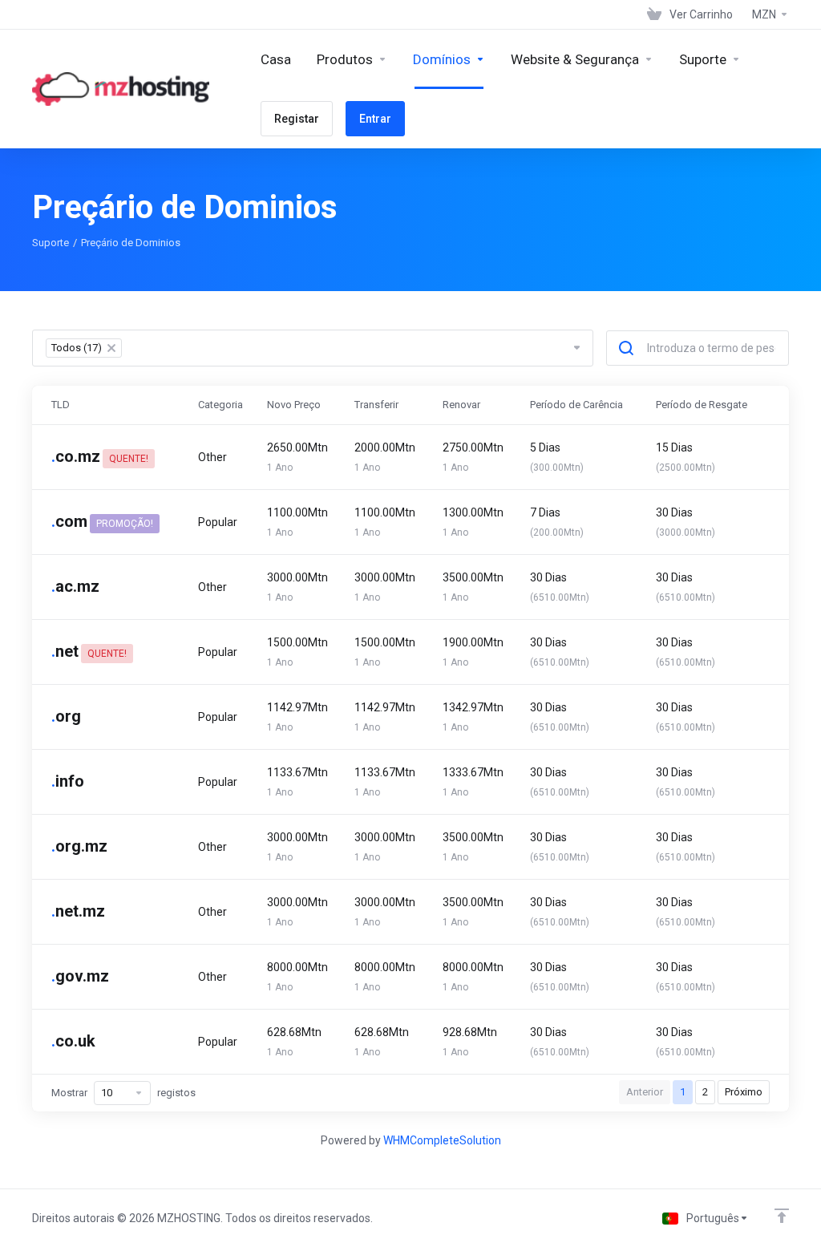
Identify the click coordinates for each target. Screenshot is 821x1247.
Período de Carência (576, 405)
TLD (60, 405)
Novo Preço (294, 405)
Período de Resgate (701, 405)
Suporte (50, 243)
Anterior (644, 1092)
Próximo (743, 1092)
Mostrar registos (123, 1093)
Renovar (461, 405)
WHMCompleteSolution (442, 1140)
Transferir (376, 405)
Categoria (220, 405)
